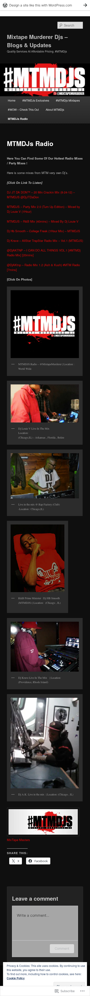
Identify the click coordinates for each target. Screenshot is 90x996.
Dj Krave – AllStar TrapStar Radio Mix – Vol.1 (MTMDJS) (45, 240)
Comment (62, 948)
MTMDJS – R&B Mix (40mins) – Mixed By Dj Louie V (42, 221)
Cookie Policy (16, 978)
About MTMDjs (55, 109)
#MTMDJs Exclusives (35, 100)
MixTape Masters (18, 840)
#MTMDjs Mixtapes (68, 100)
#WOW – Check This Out (23, 109)
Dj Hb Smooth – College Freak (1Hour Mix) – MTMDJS (43, 231)
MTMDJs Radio (18, 119)
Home (11, 100)
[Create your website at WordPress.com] (45, 5)
